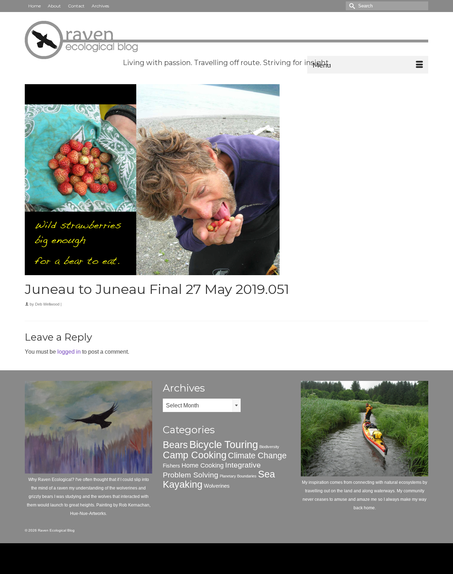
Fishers (171, 466)
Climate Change (257, 455)
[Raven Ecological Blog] (226, 40)
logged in (69, 352)
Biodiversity (269, 447)
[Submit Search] (351, 5)
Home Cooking (203, 465)
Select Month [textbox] (182, 405)
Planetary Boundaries (238, 476)
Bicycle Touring (223, 444)
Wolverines (217, 486)
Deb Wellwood (47, 304)
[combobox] (202, 405)
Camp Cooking (194, 455)
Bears (175, 445)
